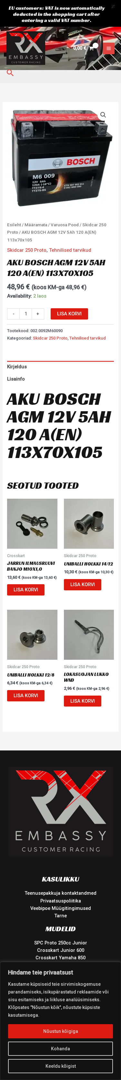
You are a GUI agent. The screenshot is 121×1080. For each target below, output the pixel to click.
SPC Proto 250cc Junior (60, 943)
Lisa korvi (69, 314)
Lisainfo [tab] (16, 379)
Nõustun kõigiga (60, 1031)
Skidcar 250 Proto (26, 250)
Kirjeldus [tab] (17, 367)
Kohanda (60, 1048)
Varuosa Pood (65, 224)
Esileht (14, 224)
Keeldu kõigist (60, 1066)
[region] (60, 1021)
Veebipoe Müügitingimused (60, 908)
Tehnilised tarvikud (70, 250)
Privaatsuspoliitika (60, 901)
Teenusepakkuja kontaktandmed (60, 893)
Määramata (36, 224)
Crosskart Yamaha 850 (60, 958)
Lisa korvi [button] (26, 590)
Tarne (60, 916)
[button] (10, 73)
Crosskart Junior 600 (60, 950)
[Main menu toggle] (109, 48)
